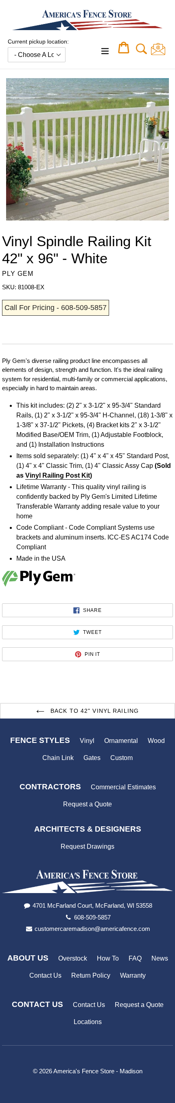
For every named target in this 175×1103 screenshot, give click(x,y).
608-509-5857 (92, 917)
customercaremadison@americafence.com (92, 928)
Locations (88, 1021)
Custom (121, 757)
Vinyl (87, 740)
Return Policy (90, 975)
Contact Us (45, 975)
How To (108, 958)
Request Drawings (87, 846)
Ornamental (121, 740)
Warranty (133, 975)
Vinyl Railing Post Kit (57, 475)
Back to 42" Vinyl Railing (93, 711)
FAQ (135, 958)
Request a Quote (87, 804)
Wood (156, 740)
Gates (92, 757)
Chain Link (58, 757)
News (159, 958)
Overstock (72, 958)
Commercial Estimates (123, 787)
